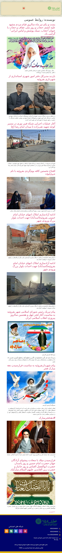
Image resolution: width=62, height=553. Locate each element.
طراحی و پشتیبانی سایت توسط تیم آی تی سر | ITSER (31, 548)
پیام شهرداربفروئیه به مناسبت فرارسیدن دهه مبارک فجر (31, 367)
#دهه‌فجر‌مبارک (47, 417)
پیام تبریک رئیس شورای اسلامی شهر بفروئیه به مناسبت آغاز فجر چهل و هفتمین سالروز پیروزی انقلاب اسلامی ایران (31, 314)
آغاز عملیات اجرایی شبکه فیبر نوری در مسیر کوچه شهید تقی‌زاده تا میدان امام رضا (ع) (31, 125)
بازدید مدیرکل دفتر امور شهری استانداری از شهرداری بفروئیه (32, 77)
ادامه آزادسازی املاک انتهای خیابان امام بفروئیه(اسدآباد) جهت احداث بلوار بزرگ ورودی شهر (34, 266)
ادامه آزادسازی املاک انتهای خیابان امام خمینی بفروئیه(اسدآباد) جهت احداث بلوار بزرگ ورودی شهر (33, 217)
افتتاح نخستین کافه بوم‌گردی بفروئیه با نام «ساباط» (33, 172)
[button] (23, 8)
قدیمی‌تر (52, 512)
